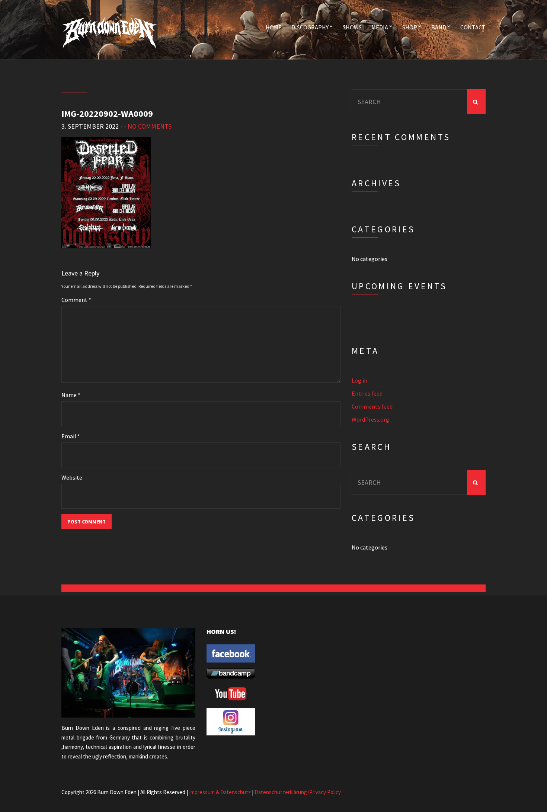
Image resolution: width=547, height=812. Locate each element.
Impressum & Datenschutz (220, 792)
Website (71, 477)
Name (70, 395)
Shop (409, 27)
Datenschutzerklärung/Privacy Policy (298, 792)
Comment (76, 299)
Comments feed (372, 406)
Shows (352, 27)
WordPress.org (370, 419)
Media (379, 27)
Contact (473, 27)
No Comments (150, 126)
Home (274, 27)
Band (438, 27)
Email (70, 436)
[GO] (476, 101)
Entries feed (367, 393)
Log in (359, 380)
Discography (310, 27)
